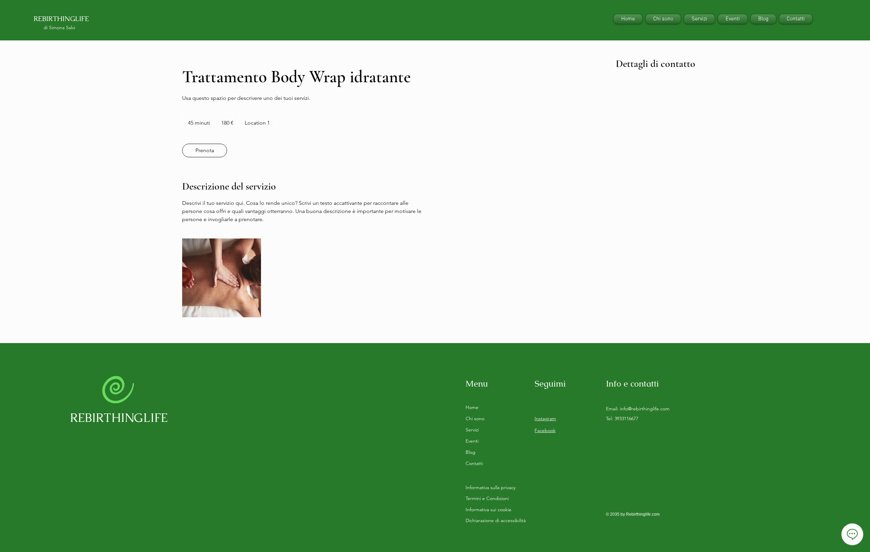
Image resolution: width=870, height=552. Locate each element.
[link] (204, 150)
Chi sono (475, 418)
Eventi (472, 441)
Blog (470, 452)
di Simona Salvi (59, 27)
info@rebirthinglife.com (644, 409)
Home (472, 407)
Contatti (474, 463)
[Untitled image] (221, 277)
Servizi (472, 430)
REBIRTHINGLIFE (61, 18)
